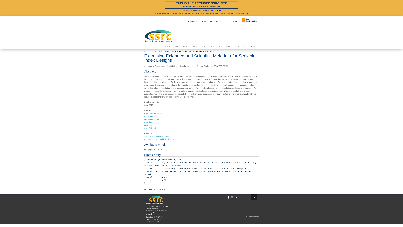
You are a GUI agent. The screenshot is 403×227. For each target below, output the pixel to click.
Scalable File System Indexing (156, 136)
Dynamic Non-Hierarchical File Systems (160, 139)
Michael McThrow (151, 119)
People (196, 47)
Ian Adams (148, 125)
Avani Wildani (150, 128)
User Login (193, 21)
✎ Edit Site (233, 21)
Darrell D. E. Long (151, 122)
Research (209, 47)
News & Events (182, 47)
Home (146, 51)
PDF (160, 149)
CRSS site (245, 13)
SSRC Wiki (207, 21)
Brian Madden (150, 116)
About (168, 47)
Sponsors (239, 47)
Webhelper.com (254, 216)
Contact (253, 47)
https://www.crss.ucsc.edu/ (179, 13)
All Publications (156, 51)
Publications (224, 47)
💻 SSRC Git (220, 21)
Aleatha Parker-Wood (153, 113)
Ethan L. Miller (215, 10)
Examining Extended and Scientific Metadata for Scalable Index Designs (190, 51)
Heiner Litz (218, 13)
